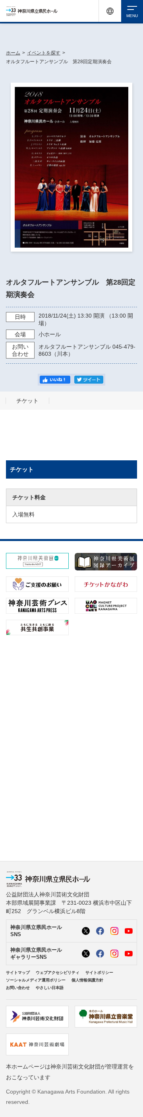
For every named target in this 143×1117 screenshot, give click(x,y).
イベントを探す (43, 53)
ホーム (13, 53)
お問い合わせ (18, 987)
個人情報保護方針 (87, 980)
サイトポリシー (99, 972)
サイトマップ (18, 972)
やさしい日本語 (50, 987)
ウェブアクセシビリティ (57, 972)
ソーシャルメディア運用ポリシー (36, 980)
